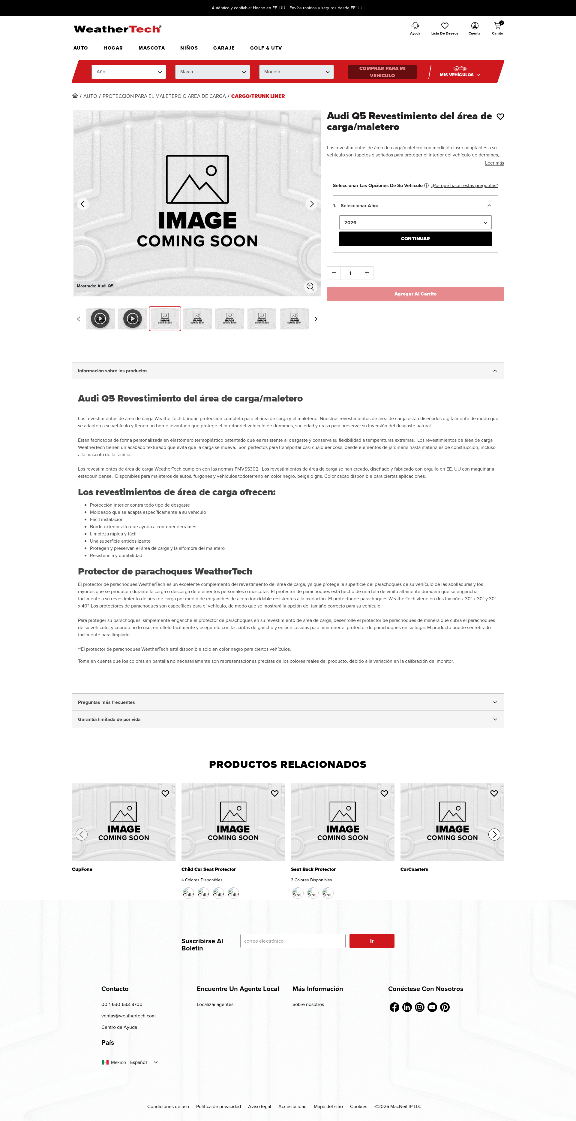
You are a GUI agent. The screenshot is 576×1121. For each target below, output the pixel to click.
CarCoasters (414, 870)
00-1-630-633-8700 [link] (121, 1004)
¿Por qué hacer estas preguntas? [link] (464, 185)
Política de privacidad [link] (218, 1106)
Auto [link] (90, 96)
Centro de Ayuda (119, 1027)
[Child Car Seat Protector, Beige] (218, 893)
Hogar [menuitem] (113, 47)
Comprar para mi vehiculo (382, 72)
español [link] (138, 1062)
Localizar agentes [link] (215, 1004)
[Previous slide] (78, 319)
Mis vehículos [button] (457, 75)
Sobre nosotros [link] (308, 1004)
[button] (444, 29)
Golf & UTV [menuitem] (266, 47)
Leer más (494, 162)
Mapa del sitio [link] (328, 1106)
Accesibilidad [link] (292, 1106)
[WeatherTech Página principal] (117, 29)
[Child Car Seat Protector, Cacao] (203, 893)
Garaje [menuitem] (224, 47)
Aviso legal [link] (259, 1106)
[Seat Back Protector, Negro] (298, 893)
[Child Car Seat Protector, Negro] (188, 893)
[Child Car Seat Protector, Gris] (233, 893)
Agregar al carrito (415, 293)
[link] (75, 95)
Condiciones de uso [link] (168, 1106)
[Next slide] (315, 319)
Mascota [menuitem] (152, 47)
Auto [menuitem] (81, 47)
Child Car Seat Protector (209, 870)
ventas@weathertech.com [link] (128, 1015)
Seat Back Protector (313, 870)
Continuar (415, 238)
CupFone (82, 870)
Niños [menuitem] (189, 47)
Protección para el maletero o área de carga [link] (164, 96)
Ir (372, 941)
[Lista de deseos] (500, 116)
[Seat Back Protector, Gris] (328, 893)
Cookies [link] (358, 1106)
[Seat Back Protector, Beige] (313, 893)
